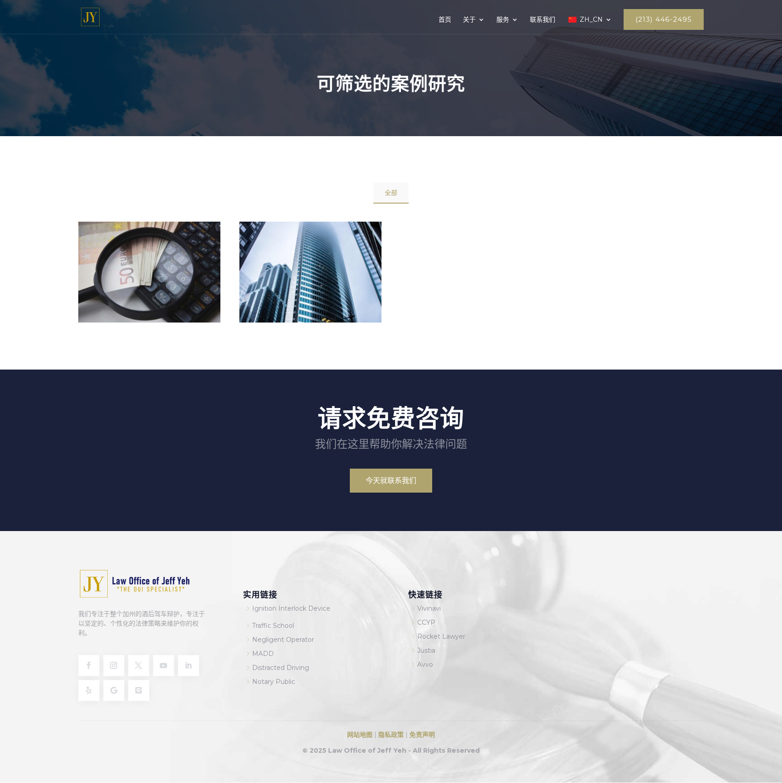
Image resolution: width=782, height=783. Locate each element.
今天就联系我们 (391, 480)
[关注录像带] (163, 665)
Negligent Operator (283, 640)
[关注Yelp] (89, 690)
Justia (426, 650)
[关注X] (138, 665)
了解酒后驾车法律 (149, 291)
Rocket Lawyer (441, 636)
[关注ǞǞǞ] (188, 665)
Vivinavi (429, 608)
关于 (469, 20)
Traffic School (273, 626)
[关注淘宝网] (113, 665)
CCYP (426, 622)
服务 (502, 20)
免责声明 (422, 735)
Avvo (425, 664)
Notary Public (273, 682)
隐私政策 (390, 735)
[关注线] (138, 690)
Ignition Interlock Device (291, 608)
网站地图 (360, 735)
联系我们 (542, 20)
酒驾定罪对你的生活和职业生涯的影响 (310, 297)
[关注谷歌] (113, 690)
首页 (445, 20)
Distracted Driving (280, 668)
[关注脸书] (89, 665)
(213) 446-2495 (663, 19)
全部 (391, 193)
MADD (263, 654)
